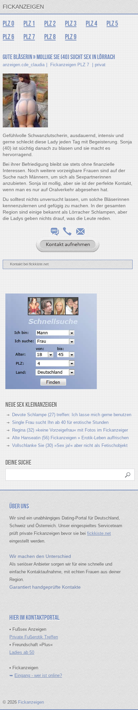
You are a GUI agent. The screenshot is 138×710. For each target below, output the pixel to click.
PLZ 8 (50, 37)
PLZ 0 (8, 23)
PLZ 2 (50, 23)
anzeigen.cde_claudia (24, 64)
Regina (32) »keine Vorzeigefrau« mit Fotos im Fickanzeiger (70, 430)
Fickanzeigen (23, 7)
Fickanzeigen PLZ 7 (69, 64)
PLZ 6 (8, 37)
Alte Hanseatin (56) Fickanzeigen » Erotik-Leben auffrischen (70, 437)
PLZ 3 (70, 23)
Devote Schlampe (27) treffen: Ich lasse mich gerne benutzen (71, 414)
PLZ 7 (29, 37)
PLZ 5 (112, 23)
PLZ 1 (29, 23)
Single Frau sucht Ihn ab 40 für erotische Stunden (60, 422)
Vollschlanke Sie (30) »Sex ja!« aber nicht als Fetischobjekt (70, 445)
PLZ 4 (91, 23)
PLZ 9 (70, 37)
